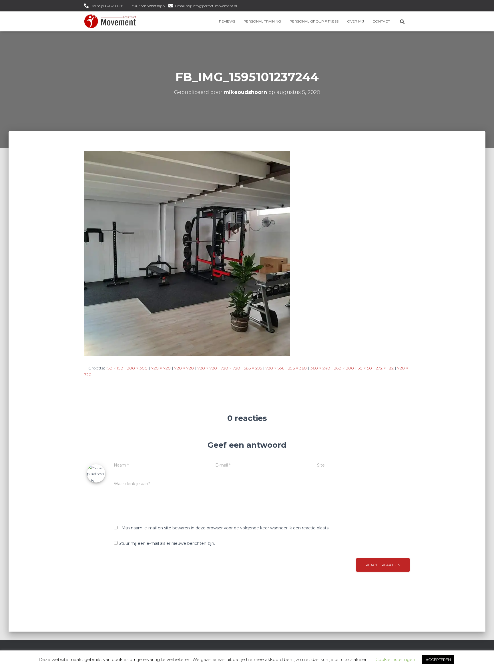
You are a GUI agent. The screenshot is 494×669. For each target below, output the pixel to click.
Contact (381, 21)
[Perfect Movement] (110, 21)
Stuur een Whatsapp (147, 6)
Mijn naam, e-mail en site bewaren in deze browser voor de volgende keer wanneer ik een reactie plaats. (225, 528)
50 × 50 (365, 368)
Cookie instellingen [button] (395, 659)
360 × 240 (320, 368)
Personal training (262, 21)
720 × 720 (161, 368)
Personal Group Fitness (314, 21)
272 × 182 (385, 368)
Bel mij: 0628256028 (107, 6)
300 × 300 (137, 368)
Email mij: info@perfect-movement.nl (206, 6)
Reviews (227, 21)
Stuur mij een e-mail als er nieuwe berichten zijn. (167, 543)
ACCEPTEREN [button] (438, 659)
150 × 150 (114, 368)
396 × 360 (297, 368)
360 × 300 (344, 368)
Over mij (355, 21)
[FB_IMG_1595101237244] (187, 253)
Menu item (242, 6)
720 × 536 (275, 368)
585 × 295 (253, 368)
